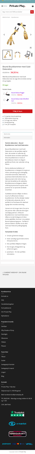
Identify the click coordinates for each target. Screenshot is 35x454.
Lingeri (3, 370)
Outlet (3, 358)
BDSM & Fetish (6, 17)
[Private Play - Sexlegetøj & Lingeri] (17, 6)
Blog (2, 374)
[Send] (32, 12)
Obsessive (4, 336)
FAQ (2, 298)
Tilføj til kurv (17, 111)
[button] (4, 6)
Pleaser (3, 344)
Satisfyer (4, 324)
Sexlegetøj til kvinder (7, 362)
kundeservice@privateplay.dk (14, 392)
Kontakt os (4, 294)
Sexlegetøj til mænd (7, 366)
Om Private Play (6, 310)
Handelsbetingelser (7, 302)
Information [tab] (7, 137)
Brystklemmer (15, 17)
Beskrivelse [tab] (7, 134)
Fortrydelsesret (6, 306)
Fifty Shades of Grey (7, 328)
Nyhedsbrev (5, 314)
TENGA (3, 340)
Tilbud (3, 354)
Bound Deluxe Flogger (17, 93)
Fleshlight (4, 332)
